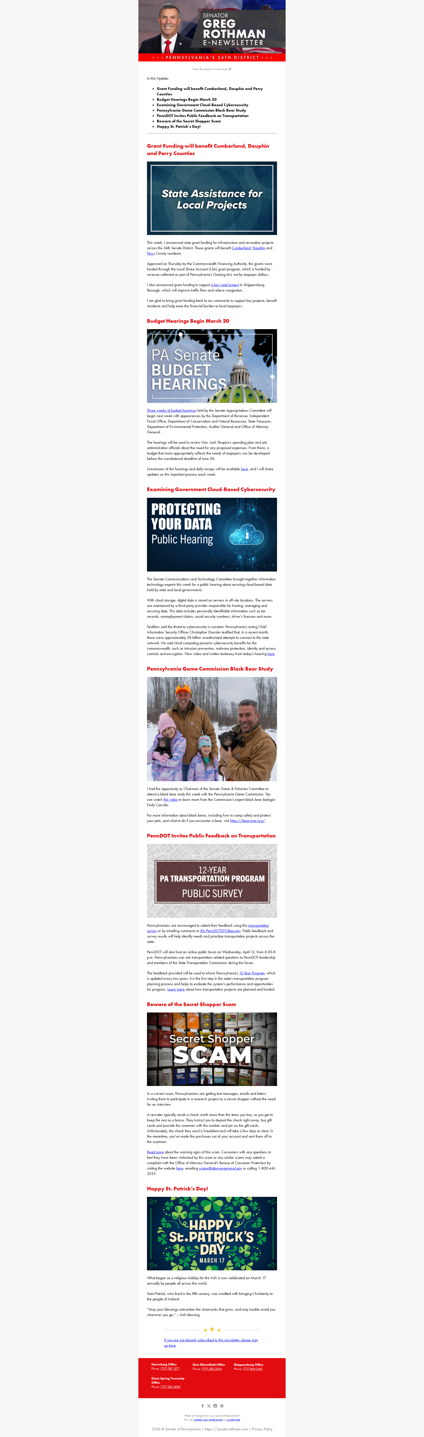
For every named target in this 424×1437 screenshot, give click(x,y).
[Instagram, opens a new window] (215, 1408)
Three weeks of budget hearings (171, 410)
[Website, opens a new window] (222, 1408)
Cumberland (241, 247)
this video (171, 799)
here (244, 468)
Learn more (176, 989)
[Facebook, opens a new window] (203, 1408)
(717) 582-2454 (212, 1369)
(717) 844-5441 (253, 1369)
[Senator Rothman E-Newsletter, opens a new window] (212, 30)
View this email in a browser (210, 69)
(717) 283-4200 (170, 1387)
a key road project (225, 284)
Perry (151, 253)
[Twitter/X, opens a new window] (209, 1408)
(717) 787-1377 (169, 1368)
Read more (155, 1152)
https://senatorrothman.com (226, 1429)
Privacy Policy (262, 1429)
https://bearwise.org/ (247, 820)
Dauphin (258, 247)
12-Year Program (252, 973)
